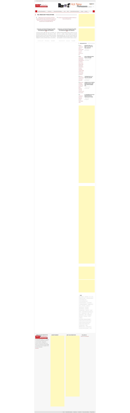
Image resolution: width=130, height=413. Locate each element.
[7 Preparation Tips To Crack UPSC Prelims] (81, 78)
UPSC (68, 11)
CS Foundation (89, 302)
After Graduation (47, 40)
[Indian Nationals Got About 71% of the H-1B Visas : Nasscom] (81, 50)
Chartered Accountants (90, 298)
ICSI (91, 313)
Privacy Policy (92, 411)
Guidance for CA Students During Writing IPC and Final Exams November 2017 (89, 84)
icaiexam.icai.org (84, 313)
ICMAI (88, 313)
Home (63, 411)
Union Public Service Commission (83, 328)
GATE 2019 (87, 305)
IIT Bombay (85, 316)
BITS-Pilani (86, 296)
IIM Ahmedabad (81, 314)
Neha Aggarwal (86, 99)
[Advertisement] (87, 20)
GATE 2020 (86, 307)
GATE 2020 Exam (81, 308)
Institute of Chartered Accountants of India (85, 320)
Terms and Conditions (86, 411)
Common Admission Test (82, 299)
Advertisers (75, 411)
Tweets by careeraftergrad (85, 336)
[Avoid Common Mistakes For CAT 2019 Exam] (81, 65)
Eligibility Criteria (90, 304)
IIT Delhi (89, 316)
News (82, 11)
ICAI (79, 313)
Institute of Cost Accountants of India (84, 323)
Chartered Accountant (82, 298)
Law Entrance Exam (81, 325)
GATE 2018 (83, 305)
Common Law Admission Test (83, 301)
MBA (86, 325)
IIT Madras (80, 317)
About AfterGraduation (69, 411)
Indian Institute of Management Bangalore (85, 319)
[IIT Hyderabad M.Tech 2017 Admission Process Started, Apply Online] (81, 98)
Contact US (79, 411)
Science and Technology (58, 11)
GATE (80, 305)
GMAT (80, 311)
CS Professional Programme (83, 304)
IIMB (85, 314)
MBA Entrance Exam (82, 326)
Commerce (49, 11)
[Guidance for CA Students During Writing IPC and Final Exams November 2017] (81, 87)
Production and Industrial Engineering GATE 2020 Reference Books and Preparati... (46, 29)
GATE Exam (86, 308)
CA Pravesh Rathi (86, 88)
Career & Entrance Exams (74, 11)
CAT (92, 296)
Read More (37, 348)
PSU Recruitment (88, 326)
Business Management (41, 11)
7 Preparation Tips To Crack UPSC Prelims (88, 77)
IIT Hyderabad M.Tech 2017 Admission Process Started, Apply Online (89, 95)
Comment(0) (53, 40)
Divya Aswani (68, 40)
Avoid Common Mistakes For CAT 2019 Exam (89, 57)
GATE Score (87, 310)
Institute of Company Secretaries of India (84, 322)
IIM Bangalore (89, 314)
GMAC (91, 310)
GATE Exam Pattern (81, 310)
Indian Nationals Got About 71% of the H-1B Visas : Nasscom (88, 46)
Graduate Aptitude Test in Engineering (87, 311)
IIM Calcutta (80, 316)
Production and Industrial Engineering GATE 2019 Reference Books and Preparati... (67, 29)
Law (64, 11)
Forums (86, 11)
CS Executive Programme (82, 302)
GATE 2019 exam (81, 307)
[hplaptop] (76, 5)
